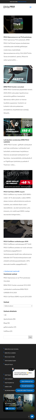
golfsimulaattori (9, 327)
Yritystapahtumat (10, 360)
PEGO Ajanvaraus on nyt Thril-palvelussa (18, 37)
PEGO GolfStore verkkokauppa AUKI (16, 241)
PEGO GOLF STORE (10, 357)
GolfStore (7, 331)
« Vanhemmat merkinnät (11, 271)
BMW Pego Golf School (12, 349)
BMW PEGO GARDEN (10, 353)
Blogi (5, 323)
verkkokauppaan (22, 1)
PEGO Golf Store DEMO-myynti (14, 192)
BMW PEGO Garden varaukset (14, 87)
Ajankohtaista (8, 319)
